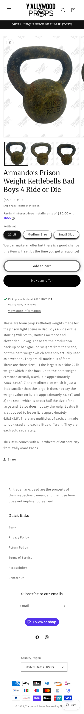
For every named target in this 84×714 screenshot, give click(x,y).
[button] (9, 10)
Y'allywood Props (35, 706)
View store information (24, 311)
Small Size (66, 234)
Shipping (8, 205)
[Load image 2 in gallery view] (42, 153)
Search (14, 527)
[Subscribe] (64, 606)
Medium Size (37, 234)
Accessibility (18, 568)
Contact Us (16, 578)
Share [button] (12, 459)
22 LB (12, 234)
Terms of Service (20, 557)
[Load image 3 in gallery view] (67, 153)
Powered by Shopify (57, 706)
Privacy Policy (19, 537)
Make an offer (42, 280)
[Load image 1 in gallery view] (16, 153)
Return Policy (18, 547)
